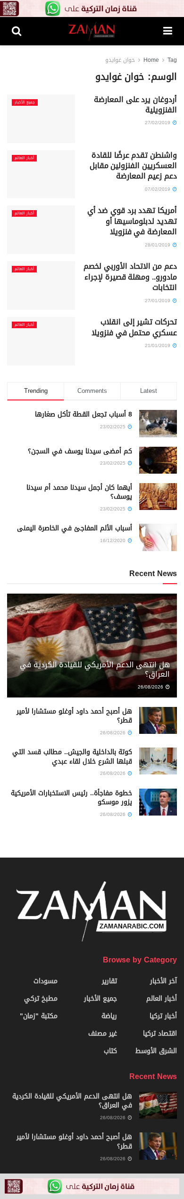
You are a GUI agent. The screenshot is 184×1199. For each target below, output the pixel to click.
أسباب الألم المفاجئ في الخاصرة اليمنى (74, 528)
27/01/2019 (158, 300)
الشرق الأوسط (156, 1051)
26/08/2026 (151, 686)
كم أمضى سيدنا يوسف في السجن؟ (80, 451)
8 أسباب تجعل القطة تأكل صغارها (83, 414)
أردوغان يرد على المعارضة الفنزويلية (135, 104)
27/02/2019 (158, 122)
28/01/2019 (158, 244)
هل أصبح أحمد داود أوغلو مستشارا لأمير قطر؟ (74, 716)
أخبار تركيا (163, 1016)
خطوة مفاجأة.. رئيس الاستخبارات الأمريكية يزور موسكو (71, 798)
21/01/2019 (158, 345)
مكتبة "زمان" (39, 1016)
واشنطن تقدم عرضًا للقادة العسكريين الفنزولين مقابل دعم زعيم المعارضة (133, 166)
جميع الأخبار (25, 102)
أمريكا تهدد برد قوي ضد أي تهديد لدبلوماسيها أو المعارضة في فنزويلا (132, 221)
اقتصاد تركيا (160, 1033)
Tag (172, 60)
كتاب (110, 1051)
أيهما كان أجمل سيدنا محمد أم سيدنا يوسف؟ (79, 492)
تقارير (109, 981)
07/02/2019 (158, 189)
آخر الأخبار (163, 981)
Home (151, 60)
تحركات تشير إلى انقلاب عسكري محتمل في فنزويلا (134, 327)
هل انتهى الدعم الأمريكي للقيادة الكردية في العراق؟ (95, 669)
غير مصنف (102, 1033)
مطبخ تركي (41, 998)
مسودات (45, 981)
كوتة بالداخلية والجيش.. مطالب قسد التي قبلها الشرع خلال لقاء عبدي (72, 757)
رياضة (109, 1016)
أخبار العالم (24, 158)
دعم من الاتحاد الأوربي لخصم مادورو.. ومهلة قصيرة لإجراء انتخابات (130, 277)
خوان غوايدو (120, 60)
